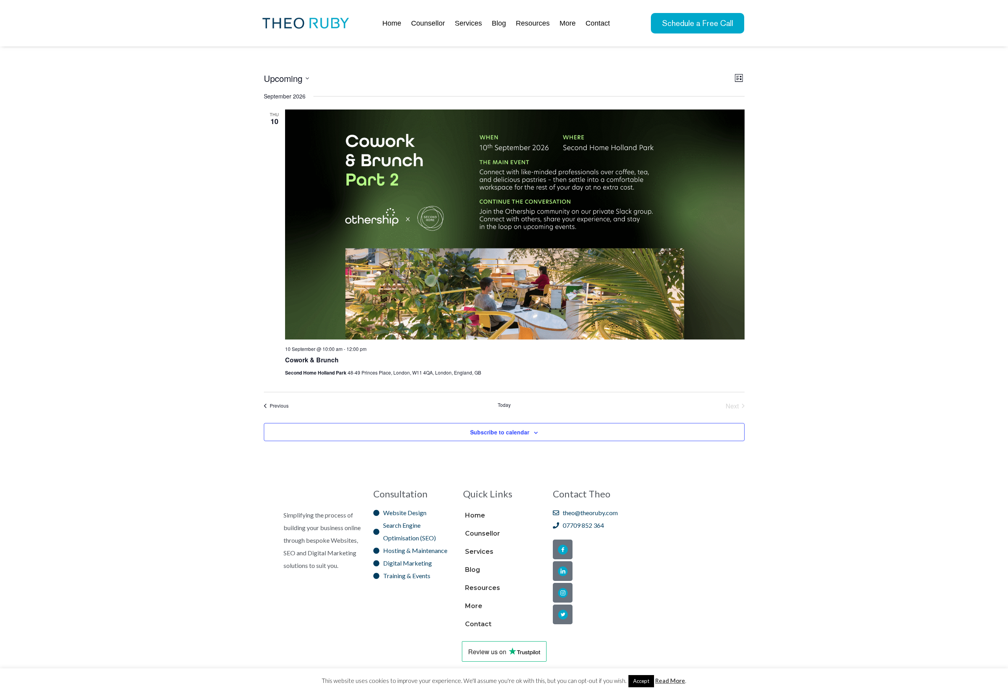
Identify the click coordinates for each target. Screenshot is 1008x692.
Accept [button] (641, 681)
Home (391, 23)
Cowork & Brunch (312, 359)
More (568, 23)
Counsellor (428, 23)
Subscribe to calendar (499, 432)
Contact (598, 23)
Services (468, 23)
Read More (670, 680)
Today (504, 405)
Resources (533, 23)
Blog (499, 23)
